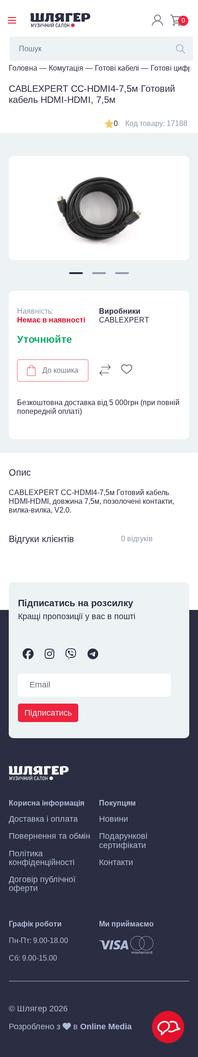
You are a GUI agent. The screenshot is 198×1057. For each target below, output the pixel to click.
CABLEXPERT (124, 320)
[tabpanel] (99, 208)
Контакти (116, 862)
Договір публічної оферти (42, 884)
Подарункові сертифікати (123, 840)
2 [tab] (99, 273)
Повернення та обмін (49, 836)
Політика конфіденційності (42, 858)
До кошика (60, 370)
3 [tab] (122, 273)
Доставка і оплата (43, 819)
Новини (113, 819)
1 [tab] (76, 273)
